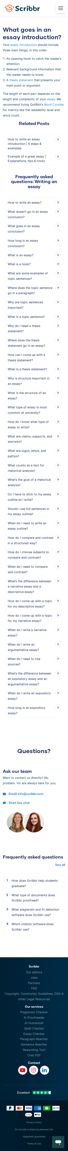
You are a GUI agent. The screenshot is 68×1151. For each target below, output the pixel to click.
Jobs (34, 977)
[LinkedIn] (44, 1070)
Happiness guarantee (34, 1136)
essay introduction (23, 45)
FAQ (34, 988)
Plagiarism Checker (34, 1012)
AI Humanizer (34, 1023)
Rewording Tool (34, 1050)
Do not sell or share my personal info (34, 1129)
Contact (34, 1062)
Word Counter (54, 104)
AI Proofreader (34, 1017)
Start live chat (19, 802)
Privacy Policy (34, 1122)
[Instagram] (33, 1070)
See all (60, 864)
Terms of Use (34, 1143)
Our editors (34, 972)
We (18, 783)
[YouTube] (22, 1070)
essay (51, 99)
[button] (58, 1142)
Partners (34, 983)
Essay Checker (34, 1034)
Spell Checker (34, 1028)
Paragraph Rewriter (34, 1039)
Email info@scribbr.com (26, 793)
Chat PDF (34, 1055)
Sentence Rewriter (34, 1044)
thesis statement (21, 80)
